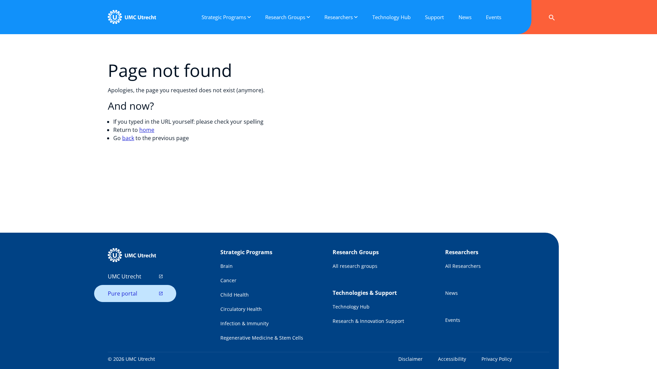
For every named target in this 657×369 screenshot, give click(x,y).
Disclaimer (410, 359)
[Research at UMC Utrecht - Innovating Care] (132, 17)
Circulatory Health (241, 309)
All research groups (355, 266)
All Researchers (463, 266)
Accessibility (452, 359)
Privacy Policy (496, 359)
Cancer (228, 280)
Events (452, 320)
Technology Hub (351, 306)
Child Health (234, 294)
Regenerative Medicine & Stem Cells (261, 337)
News (451, 293)
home (146, 130)
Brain (226, 266)
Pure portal (122, 293)
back (128, 138)
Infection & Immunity (244, 323)
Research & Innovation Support (368, 321)
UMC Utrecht (124, 276)
